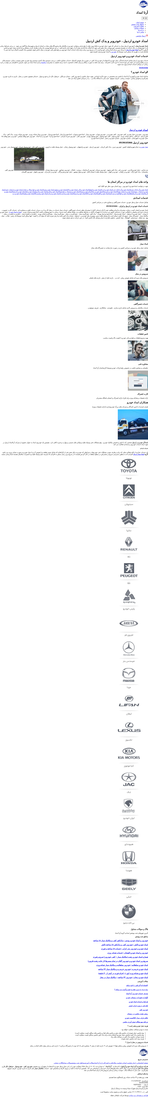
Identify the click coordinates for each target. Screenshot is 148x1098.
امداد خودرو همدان (28, 193)
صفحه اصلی (140, 22)
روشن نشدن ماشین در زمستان (137, 1014)
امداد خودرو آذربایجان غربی (121, 190)
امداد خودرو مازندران (66, 193)
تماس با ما (140, 32)
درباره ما (141, 30)
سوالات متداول (139, 28)
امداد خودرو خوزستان (110, 192)
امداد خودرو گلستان (103, 193)
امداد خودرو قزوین (41, 192)
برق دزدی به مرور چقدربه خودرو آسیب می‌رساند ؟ (131, 989)
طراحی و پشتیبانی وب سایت (138, 1095)
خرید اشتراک (108, 1063)
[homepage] (143, 7)
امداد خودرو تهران (48, 190)
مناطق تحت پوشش (137, 24)
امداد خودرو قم (31, 192)
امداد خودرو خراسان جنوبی (13, 190)
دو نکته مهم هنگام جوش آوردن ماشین (135, 1022)
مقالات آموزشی (138, 26)
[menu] (145, 18)
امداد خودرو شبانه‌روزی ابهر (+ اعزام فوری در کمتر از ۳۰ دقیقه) (123, 973)
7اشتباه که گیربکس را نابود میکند (137, 985)
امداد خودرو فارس (53, 192)
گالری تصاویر (58, 1063)
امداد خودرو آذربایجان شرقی (139, 190)
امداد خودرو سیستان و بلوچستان (69, 192)
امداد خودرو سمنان (86, 192)
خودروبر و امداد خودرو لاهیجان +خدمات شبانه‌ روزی (127, 953)
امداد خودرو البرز (83, 190)
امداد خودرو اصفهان (95, 190)
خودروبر (113, 52)
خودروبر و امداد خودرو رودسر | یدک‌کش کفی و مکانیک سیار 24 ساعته (120, 941)
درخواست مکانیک (117, 1063)
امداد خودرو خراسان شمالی (125, 192)
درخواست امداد (128, 1063)
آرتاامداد (43, 62)
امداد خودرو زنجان (97, 192)
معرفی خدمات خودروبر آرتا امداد (137, 993)
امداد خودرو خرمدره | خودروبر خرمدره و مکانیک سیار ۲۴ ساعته (123, 969)
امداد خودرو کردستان (19, 192)
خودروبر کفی (143, 1010)
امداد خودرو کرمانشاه (137, 193)
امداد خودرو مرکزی (54, 193)
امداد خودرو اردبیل (138, 130)
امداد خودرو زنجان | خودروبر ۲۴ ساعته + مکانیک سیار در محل (124, 977)
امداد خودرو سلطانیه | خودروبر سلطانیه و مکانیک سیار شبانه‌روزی (122, 965)
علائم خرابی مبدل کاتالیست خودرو (136, 1018)
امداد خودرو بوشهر (60, 190)
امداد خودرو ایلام (71, 190)
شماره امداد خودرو (15, 212)
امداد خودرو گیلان (91, 193)
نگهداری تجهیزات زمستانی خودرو (137, 997)
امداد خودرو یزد (17, 193)
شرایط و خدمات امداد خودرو (138, 1002)
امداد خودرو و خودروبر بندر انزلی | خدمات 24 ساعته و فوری (124, 949)
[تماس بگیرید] (146, 177)
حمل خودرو (144, 147)
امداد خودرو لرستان (79, 193)
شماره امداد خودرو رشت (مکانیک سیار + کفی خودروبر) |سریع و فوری (120, 957)
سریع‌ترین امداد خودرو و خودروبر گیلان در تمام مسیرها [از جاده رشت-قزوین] (118, 961)
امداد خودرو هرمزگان (41, 193)
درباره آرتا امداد (99, 1063)
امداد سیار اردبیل (138, 454)
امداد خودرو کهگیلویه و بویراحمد (119, 193)
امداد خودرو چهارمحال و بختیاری (32, 190)
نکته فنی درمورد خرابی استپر (138, 1006)
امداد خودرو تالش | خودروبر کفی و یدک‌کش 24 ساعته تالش (124, 945)
